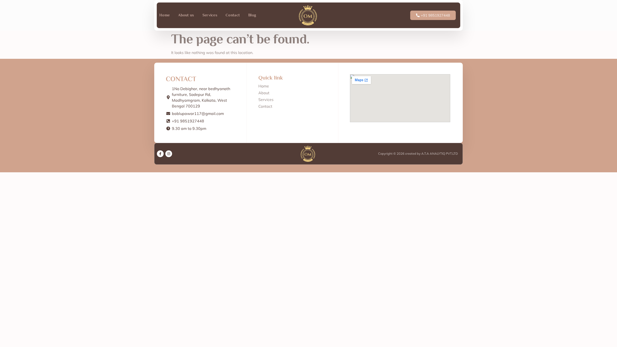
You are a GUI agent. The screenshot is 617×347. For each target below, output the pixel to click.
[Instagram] (168, 153)
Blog (252, 15)
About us (186, 15)
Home (164, 15)
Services (209, 15)
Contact (233, 15)
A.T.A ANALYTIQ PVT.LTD (439, 153)
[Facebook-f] (160, 153)
